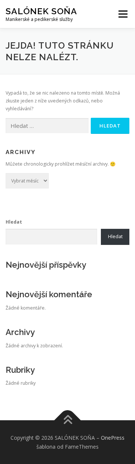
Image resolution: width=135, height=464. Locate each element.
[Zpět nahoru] (67, 420)
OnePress (112, 437)
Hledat (14, 222)
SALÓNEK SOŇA (41, 11)
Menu (122, 14)
